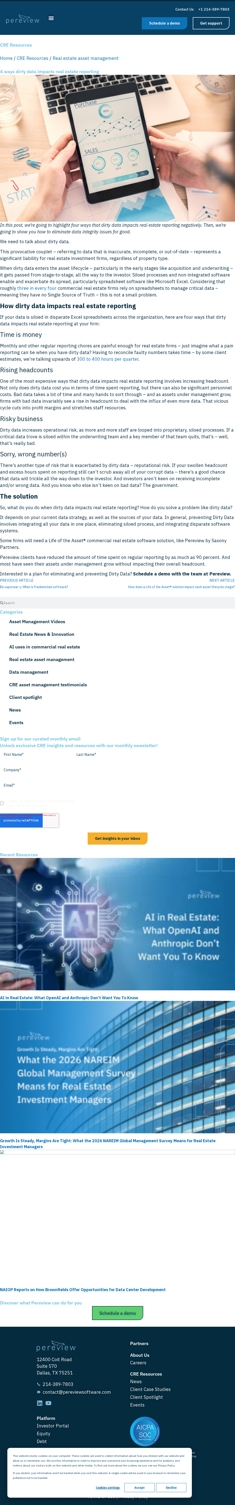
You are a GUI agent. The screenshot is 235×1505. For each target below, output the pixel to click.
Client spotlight (25, 697)
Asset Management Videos (37, 621)
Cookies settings (108, 1487)
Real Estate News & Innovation (41, 634)
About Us (139, 1355)
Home (6, 58)
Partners (139, 1343)
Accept (139, 1487)
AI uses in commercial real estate (44, 647)
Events (16, 722)
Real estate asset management (86, 58)
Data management (28, 672)
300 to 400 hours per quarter (107, 359)
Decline (171, 1487)
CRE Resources (32, 58)
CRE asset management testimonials (48, 684)
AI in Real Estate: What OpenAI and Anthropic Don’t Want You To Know (69, 997)
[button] (51, 18)
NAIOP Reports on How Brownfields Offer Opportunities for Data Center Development (83, 1289)
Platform (46, 1418)
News (15, 710)
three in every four (36, 288)
